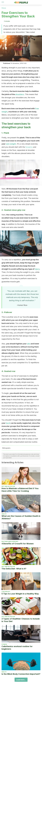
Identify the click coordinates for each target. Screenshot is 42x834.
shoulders (19, 94)
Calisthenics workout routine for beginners (17, 647)
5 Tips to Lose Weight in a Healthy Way (20, 594)
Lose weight (6, 591)
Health (4, 514)
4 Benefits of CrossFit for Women (18, 543)
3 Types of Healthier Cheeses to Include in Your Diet (21, 620)
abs (28, 344)
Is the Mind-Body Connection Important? (21, 674)
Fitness (4, 8)
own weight (11, 144)
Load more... (21, 680)
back (8, 423)
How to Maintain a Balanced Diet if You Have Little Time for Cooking (20, 489)
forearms (29, 147)
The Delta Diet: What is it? (14, 568)
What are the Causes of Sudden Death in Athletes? (21, 517)
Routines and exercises (10, 541)
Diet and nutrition (8, 486)
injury (37, 269)
